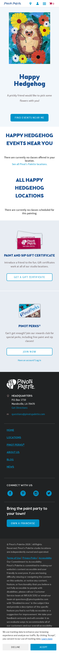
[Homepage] (12, 3)
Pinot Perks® (15, 445)
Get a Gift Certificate (29, 277)
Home (10, 430)
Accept (43, 647)
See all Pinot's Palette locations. (29, 164)
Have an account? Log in (29, 360)
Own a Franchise (23, 523)
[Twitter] (49, 493)
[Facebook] (10, 493)
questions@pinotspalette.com (28, 414)
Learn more (46, 638)
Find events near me (29, 117)
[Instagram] (36, 493)
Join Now (29, 351)
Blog (10, 459)
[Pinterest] (23, 493)
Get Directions (20, 407)
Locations (14, 437)
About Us (13, 452)
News (10, 467)
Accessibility (45, 558)
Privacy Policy (30, 558)
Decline (15, 647)
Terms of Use (14, 558)
